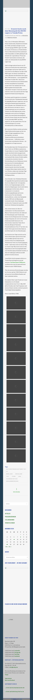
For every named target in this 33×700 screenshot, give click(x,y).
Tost (7, 476)
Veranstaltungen (10, 523)
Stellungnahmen (9, 520)
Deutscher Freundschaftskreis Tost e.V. (16, 470)
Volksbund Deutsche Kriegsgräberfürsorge (12, 480)
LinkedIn (17, 650)
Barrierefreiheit (10, 680)
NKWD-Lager (9, 473)
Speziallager (18, 473)
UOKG (19, 476)
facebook (17, 656)
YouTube (16, 654)
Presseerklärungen (10, 517)
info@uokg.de (13, 667)
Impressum (8, 678)
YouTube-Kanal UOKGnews (17, 262)
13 (14, 539)
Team (6, 674)
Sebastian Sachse (12, 37)
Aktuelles (25, 35)
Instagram (17, 652)
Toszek (14, 476)
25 (7, 544)
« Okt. (6, 546)
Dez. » (10, 546)
